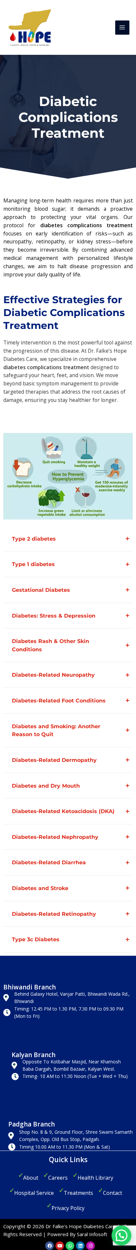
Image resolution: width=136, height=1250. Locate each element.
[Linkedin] (80, 1245)
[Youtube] (59, 1245)
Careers (58, 1177)
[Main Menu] (122, 27)
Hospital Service (34, 1192)
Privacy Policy (68, 1208)
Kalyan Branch (33, 1055)
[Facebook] (49, 1245)
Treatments (78, 1192)
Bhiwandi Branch (29, 987)
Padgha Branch (31, 1124)
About (30, 1177)
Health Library (95, 1177)
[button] (121, 1235)
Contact (112, 1192)
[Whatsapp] (70, 1245)
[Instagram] (90, 1245)
